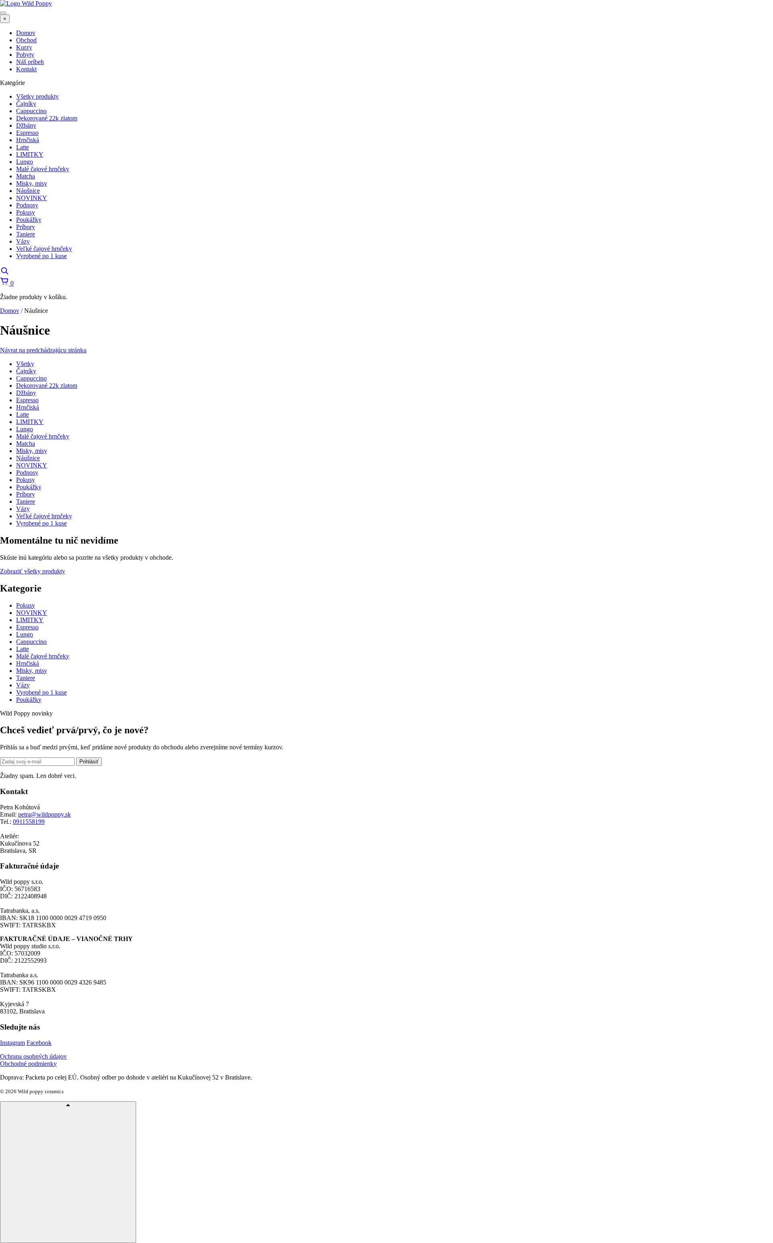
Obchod (26, 40)
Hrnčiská (27, 407)
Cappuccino (31, 378)
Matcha (25, 443)
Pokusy (25, 479)
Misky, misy (31, 450)
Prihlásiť (89, 762)
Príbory (25, 494)
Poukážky (28, 487)
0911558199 (29, 821)
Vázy (23, 508)
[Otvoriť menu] (3, 13)
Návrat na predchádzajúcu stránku (43, 350)
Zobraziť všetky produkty (32, 571)
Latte (22, 414)
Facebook (39, 1042)
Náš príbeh (30, 61)
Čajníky (26, 371)
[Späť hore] (68, 1172)
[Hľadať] (4, 272)
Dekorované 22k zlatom (46, 385)
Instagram (12, 1042)
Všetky (25, 363)
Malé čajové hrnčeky (42, 436)
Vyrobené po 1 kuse (41, 523)
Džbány (26, 392)
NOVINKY (31, 465)
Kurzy (24, 47)
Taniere (25, 501)
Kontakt (26, 69)
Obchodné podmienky (28, 1063)
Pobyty (25, 54)
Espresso (27, 400)
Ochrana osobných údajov (33, 1056)
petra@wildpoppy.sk (44, 814)
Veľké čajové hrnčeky (44, 516)
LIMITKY (29, 421)
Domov (25, 32)
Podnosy (27, 472)
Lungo (24, 429)
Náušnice (28, 458)
